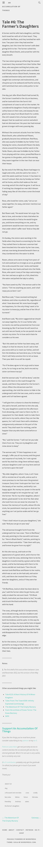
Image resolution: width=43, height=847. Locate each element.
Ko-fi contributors (9, 762)
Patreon (29, 830)
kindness (18, 802)
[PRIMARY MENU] (3, 2)
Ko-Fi (37, 830)
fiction (26, 797)
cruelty (35, 793)
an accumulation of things (11, 6)
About (11, 830)
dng (6, 788)
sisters (27, 802)
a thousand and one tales (13, 793)
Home (4, 830)
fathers (17, 797)
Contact (20, 830)
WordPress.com (28, 842)
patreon (26, 740)
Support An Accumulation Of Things (20, 730)
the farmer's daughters (12, 806)
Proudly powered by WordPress (21, 839)
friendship (8, 802)
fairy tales (8, 797)
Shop (21, 833)
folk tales (35, 797)
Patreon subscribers (9, 746)
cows (27, 793)
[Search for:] (39, 2)
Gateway (36, 817)
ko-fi (35, 740)
